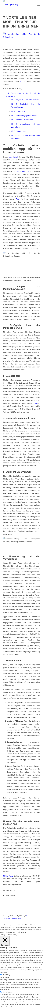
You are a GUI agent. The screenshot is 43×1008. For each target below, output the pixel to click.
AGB (19, 918)
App (21, 81)
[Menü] (38, 4)
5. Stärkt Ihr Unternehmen (22, 119)
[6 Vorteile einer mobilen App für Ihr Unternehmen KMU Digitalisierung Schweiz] (21, 39)
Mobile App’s (8, 876)
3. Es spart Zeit (18, 111)
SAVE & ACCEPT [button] (6, 1007)
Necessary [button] (3, 972)
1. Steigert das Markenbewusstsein (25, 99)
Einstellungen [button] (10, 932)
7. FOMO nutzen (18, 131)
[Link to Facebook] (38, 920)
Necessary (6, 975)
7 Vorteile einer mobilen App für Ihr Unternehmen (21, 22)
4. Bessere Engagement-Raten (23, 115)
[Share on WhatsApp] (6, 898)
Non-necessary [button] (5, 989)
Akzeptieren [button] (22, 932)
